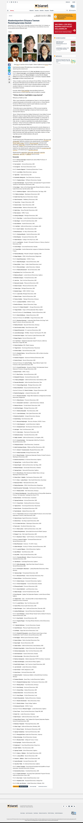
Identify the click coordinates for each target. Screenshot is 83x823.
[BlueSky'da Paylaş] (9, 73)
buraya (46, 64)
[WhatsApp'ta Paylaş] (9, 70)
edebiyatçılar (16, 154)
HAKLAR (10, 15)
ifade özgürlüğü (25, 90)
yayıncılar (42, 152)
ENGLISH (68, 2)
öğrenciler (22, 154)
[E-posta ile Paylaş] (9, 79)
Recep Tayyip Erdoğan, (18, 143)
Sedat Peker (22, 144)
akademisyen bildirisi (42, 786)
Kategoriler (73, 10)
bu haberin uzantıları (60, 37)
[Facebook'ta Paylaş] (9, 65)
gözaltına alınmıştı (33, 149)
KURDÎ (73, 2)
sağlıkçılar (28, 154)
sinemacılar (37, 152)
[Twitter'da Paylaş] (9, 67)
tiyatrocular (30, 152)
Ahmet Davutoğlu (34, 143)
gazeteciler (24, 152)
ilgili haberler (59, 56)
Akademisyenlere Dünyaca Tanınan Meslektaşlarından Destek (23, 21)
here (17, 64)
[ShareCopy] (9, 76)
